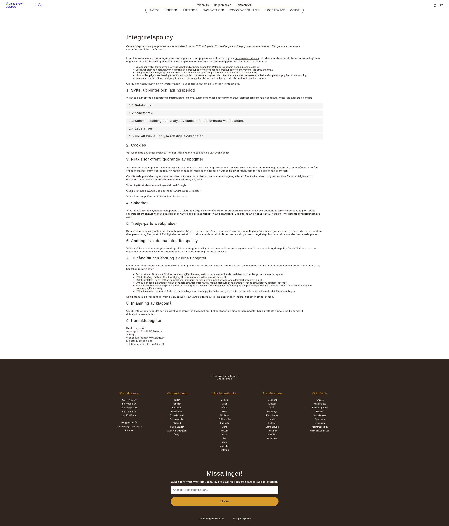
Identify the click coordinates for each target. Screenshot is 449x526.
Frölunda (224, 423)
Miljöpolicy (320, 423)
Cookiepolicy (222, 152)
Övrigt (294, 10)
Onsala (224, 431)
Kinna (224, 442)
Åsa (224, 438)
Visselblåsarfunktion (320, 431)
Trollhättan (272, 434)
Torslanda (272, 431)
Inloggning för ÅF (129, 423)
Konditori (171, 10)
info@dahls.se (129, 404)
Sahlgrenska (225, 419)
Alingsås (272, 404)
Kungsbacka (272, 415)
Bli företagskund (320, 407)
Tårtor (154, 10)
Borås (272, 407)
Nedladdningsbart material (129, 426)
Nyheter (320, 411)
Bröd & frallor (275, 10)
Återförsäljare (272, 393)
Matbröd (177, 423)
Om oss (320, 400)
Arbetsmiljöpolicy (320, 427)
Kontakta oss (320, 404)
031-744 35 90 (129, 400)
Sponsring (320, 419)
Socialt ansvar (320, 415)
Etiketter (129, 430)
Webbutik (203, 5)
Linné (224, 427)
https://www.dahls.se (247, 58)
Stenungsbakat (177, 419)
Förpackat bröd (177, 415)
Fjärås (224, 434)
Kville (224, 411)
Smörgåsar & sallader (244, 10)
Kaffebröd (190, 10)
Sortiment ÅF (244, 5)
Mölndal (224, 400)
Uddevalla (272, 438)
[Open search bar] (40, 4)
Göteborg (272, 400)
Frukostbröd (177, 411)
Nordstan (224, 415)
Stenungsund (272, 427)
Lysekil (272, 419)
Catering (224, 450)
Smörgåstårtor (213, 10)
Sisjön (224, 404)
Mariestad (224, 446)
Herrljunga (272, 411)
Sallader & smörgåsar (176, 431)
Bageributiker (222, 5)
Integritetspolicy (242, 518)
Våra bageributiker (225, 393)
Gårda (224, 407)
